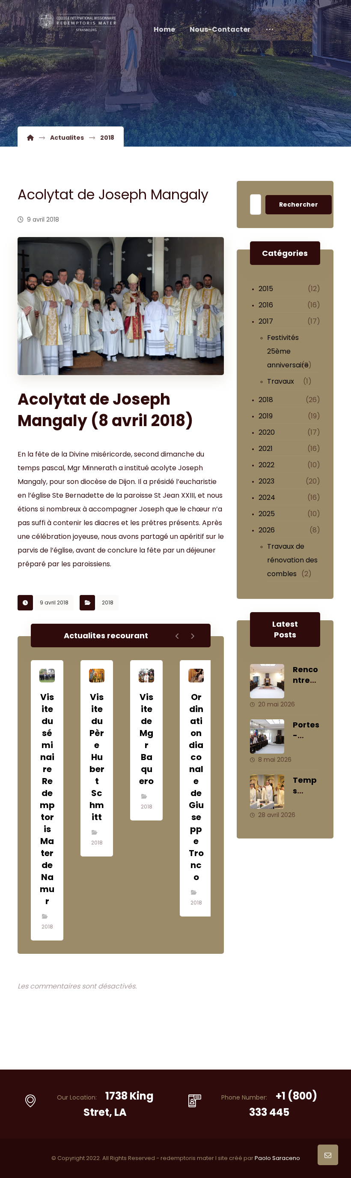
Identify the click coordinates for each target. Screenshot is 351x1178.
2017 (266, 321)
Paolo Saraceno (277, 1158)
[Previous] (177, 636)
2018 (107, 602)
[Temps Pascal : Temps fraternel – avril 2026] (267, 792)
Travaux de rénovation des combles (292, 560)
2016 (266, 305)
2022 (266, 465)
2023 (266, 481)
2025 (267, 514)
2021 (266, 449)
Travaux (280, 381)
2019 (266, 416)
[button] (269, 29)
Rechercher (298, 204)
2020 (267, 432)
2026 (267, 530)
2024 (267, 497)
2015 (266, 289)
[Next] (192, 636)
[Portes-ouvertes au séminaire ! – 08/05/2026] (267, 736)
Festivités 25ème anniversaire (288, 351)
